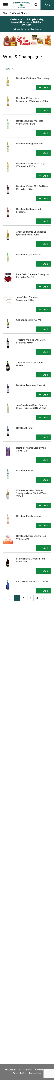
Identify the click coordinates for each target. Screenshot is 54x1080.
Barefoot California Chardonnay (32, 78)
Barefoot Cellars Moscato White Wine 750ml (29, 122)
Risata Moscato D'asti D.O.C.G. (32, 581)
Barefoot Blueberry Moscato (31, 385)
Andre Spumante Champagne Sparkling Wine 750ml (31, 233)
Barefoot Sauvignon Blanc (29, 143)
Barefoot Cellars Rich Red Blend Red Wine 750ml (32, 187)
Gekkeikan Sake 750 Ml (28, 319)
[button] (25, 41)
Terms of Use (35, 1073)
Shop (5, 13)
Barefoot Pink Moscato (28, 515)
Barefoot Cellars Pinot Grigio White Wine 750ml (31, 165)
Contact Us (40, 1069)
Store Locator (25, 1069)
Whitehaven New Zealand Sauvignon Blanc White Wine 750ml (31, 493)
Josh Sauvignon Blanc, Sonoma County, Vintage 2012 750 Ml (31, 406)
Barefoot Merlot (24, 427)
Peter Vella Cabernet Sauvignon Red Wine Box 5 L (32, 276)
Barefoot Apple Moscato (29, 254)
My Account (10, 1069)
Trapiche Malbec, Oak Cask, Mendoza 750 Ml (30, 341)
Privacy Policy (19, 1073)
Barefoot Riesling (25, 470)
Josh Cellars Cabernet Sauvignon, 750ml (27, 298)
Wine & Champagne (23, 13)
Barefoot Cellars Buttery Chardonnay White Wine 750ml (32, 99)
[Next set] (43, 598)
